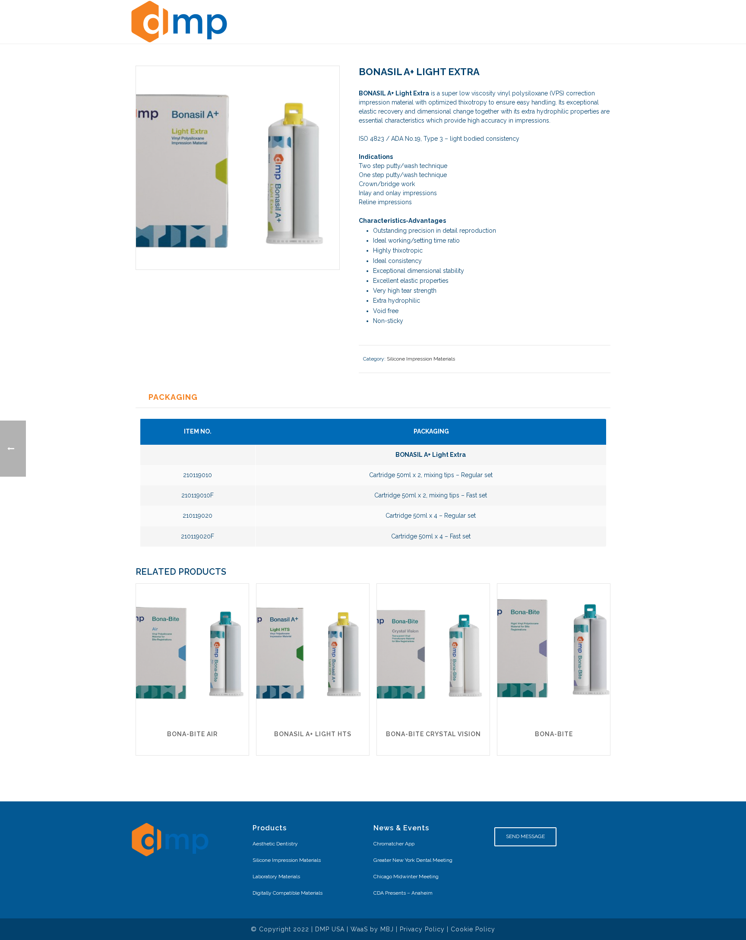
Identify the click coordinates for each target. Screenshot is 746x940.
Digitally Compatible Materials (287, 893)
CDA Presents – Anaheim (403, 893)
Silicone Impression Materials (421, 359)
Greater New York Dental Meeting (412, 860)
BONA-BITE (554, 734)
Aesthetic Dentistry (275, 844)
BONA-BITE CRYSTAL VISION (433, 734)
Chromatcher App (393, 844)
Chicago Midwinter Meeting (406, 877)
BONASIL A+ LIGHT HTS (312, 734)
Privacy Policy (422, 929)
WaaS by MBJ (372, 929)
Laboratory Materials (276, 877)
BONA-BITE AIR (192, 734)
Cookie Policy (473, 929)
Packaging (173, 397)
